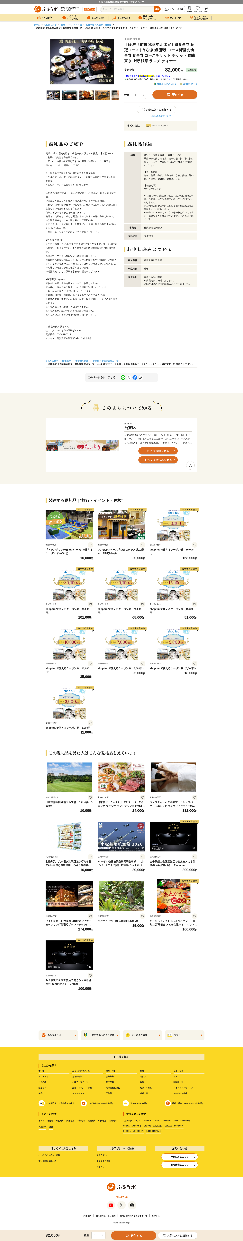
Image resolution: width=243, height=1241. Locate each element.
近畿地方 (92, 1120)
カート (206, 12)
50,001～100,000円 (132, 1126)
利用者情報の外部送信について (133, 1216)
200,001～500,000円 (174, 1126)
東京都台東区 (81, 361)
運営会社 (156, 1216)
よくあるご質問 (103, 1161)
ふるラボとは (102, 1155)
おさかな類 (77, 1076)
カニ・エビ (43, 1076)
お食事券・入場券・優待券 (98, 24)
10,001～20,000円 (143, 1120)
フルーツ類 (178, 1071)
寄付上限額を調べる (47, 1161)
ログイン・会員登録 (175, 9)
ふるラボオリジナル (81, 1071)
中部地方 (81, 1120)
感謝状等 (144, 1093)
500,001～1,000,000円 (133, 1131)
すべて (41, 1071)
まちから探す (52, 361)
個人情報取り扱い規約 (105, 1216)
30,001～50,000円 (181, 1120)
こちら (169, 79)
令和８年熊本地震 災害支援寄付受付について (121, 2)
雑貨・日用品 (146, 1088)
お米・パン (111, 1071)
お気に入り (198, 12)
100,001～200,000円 (153, 1126)
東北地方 (60, 1120)
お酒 (175, 1076)
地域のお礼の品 (113, 1088)
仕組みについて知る (166, 83)
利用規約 (87, 1216)
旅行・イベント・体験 (71, 24)
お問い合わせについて (160, 116)
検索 (157, 9)
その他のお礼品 (180, 1093)
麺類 (142, 1082)
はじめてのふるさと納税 (49, 1155)
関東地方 (66, 361)
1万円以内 (127, 1120)
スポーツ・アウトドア (183, 1088)
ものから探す (50, 24)
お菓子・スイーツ (80, 1082)
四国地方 (113, 1120)
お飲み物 (42, 1082)
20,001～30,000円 (162, 1120)
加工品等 (110, 1082)
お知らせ (100, 1167)
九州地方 (42, 1127)
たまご (143, 1076)
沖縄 (51, 1127)
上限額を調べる (190, 83)
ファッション (78, 1093)
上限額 (189, 12)
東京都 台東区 (132, 39)
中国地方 (102, 1120)
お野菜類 (110, 1076)
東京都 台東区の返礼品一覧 (106, 361)
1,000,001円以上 (153, 1131)
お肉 (142, 1071)
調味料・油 (178, 1082)
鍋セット (42, 1088)
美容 (40, 1093)
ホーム (37, 24)
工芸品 (109, 1093)
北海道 (50, 1120)
